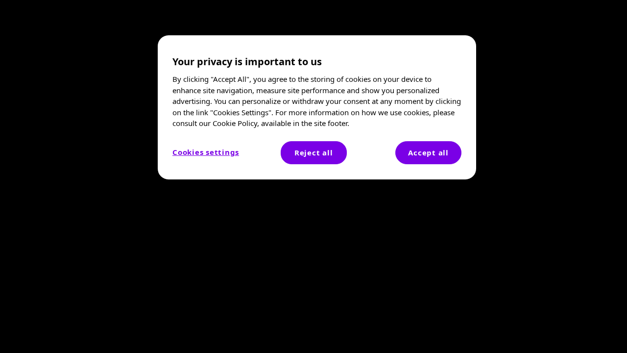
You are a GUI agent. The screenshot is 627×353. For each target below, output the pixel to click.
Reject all (313, 152)
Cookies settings (205, 152)
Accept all (428, 152)
